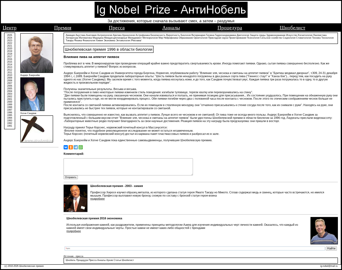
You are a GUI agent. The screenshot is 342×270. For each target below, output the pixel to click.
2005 (9, 88)
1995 (9, 115)
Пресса (117, 27)
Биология (186, 35)
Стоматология (303, 37)
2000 (9, 101)
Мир (161, 37)
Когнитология (305, 35)
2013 (9, 67)
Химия (99, 40)
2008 (9, 80)
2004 (9, 91)
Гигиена (210, 35)
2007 (9, 83)
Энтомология (123, 40)
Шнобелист (292, 27)
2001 (9, 99)
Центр (10, 27)
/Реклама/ (136, 40)
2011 (9, 72)
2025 (9, 35)
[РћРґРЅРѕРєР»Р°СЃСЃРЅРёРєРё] (71, 147)
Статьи (117, 260)
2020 (9, 48)
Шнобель (71, 260)
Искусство (291, 35)
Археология (128, 35)
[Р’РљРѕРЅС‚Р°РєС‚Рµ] (66, 147)
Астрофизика (143, 35)
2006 (9, 85)
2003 (9, 93)
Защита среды (258, 35)
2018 (9, 53)
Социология (289, 37)
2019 (9, 51)
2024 (9, 37)
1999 (9, 104)
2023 (9, 40)
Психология (253, 37)
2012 (9, 69)
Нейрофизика (171, 37)
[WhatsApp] (81, 147)
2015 (9, 61)
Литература (72, 37)
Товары (70, 40)
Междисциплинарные (115, 37)
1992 (9, 123)
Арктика (117, 35)
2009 (9, 77)
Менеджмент (135, 37)
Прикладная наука (218, 37)
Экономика (109, 40)
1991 (9, 126)
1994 (9, 118)
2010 (9, 75)
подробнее (97, 198)
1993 (9, 120)
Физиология (89, 40)
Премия (62, 27)
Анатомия (91, 35)
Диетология (243, 35)
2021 (9, 45)
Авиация (70, 35)
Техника (316, 37)
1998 (9, 107)
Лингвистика (320, 35)
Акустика (80, 35)
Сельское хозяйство (271, 37)
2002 (9, 96)
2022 (9, 43)
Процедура (229, 27)
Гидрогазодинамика (225, 35)
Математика (85, 37)
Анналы (171, 27)
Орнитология (201, 37)
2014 (9, 64)
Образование (186, 37)
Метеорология (150, 37)
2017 (9, 56)
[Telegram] (76, 147)
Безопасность (158, 35)
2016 (9, 59)
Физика (78, 40)
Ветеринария (198, 35)
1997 (9, 109)
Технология (327, 37)
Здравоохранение (275, 35)
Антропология (104, 35)
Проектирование (237, 37)
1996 (9, 112)
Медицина (98, 37)
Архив (109, 260)
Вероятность (173, 35)
